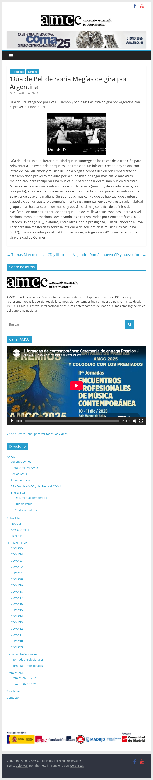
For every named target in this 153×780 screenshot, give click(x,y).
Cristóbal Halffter (26, 510)
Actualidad (18, 71)
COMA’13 (17, 622)
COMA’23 (17, 560)
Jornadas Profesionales (22, 654)
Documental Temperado (31, 498)
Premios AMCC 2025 (24, 678)
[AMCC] (42, 276)
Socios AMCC (19, 474)
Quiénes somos (21, 461)
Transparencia (20, 480)
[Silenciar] (135, 421)
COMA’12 (17, 628)
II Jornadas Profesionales (27, 659)
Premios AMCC (16, 673)
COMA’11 (17, 635)
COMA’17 (17, 598)
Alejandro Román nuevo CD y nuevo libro (109, 254)
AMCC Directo (20, 530)
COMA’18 (17, 591)
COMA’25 (17, 548)
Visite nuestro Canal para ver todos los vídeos (37, 434)
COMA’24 (17, 554)
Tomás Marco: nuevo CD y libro (35, 254)
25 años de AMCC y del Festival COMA (36, 486)
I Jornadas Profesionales (27, 666)
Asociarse (13, 691)
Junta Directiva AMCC (25, 468)
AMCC (35, 93)
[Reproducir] (12, 421)
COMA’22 (17, 567)
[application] (76, 385)
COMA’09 (17, 647)
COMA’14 (17, 616)
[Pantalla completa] (141, 421)
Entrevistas (18, 492)
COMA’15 (17, 610)
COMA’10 (17, 641)
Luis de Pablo (23, 504)
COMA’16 (17, 604)
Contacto (13, 697)
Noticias (32, 71)
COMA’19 (17, 585)
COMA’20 (17, 579)
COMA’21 (17, 573)
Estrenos (16, 536)
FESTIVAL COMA (17, 543)
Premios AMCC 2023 (24, 684)
